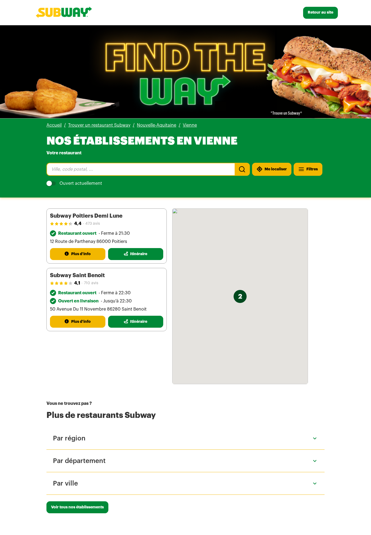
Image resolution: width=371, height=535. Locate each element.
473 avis (92, 224)
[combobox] (140, 169)
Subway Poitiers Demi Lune (86, 216)
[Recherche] (242, 169)
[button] (240, 296)
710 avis (91, 283)
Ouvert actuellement (80, 183)
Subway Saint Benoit (77, 275)
